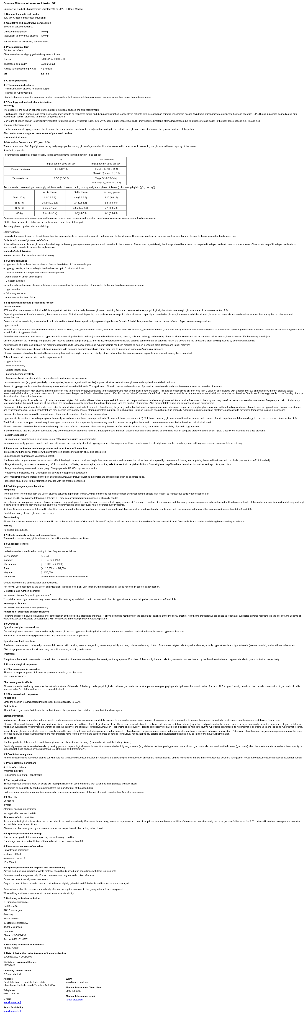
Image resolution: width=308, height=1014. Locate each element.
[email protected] (12, 1002)
